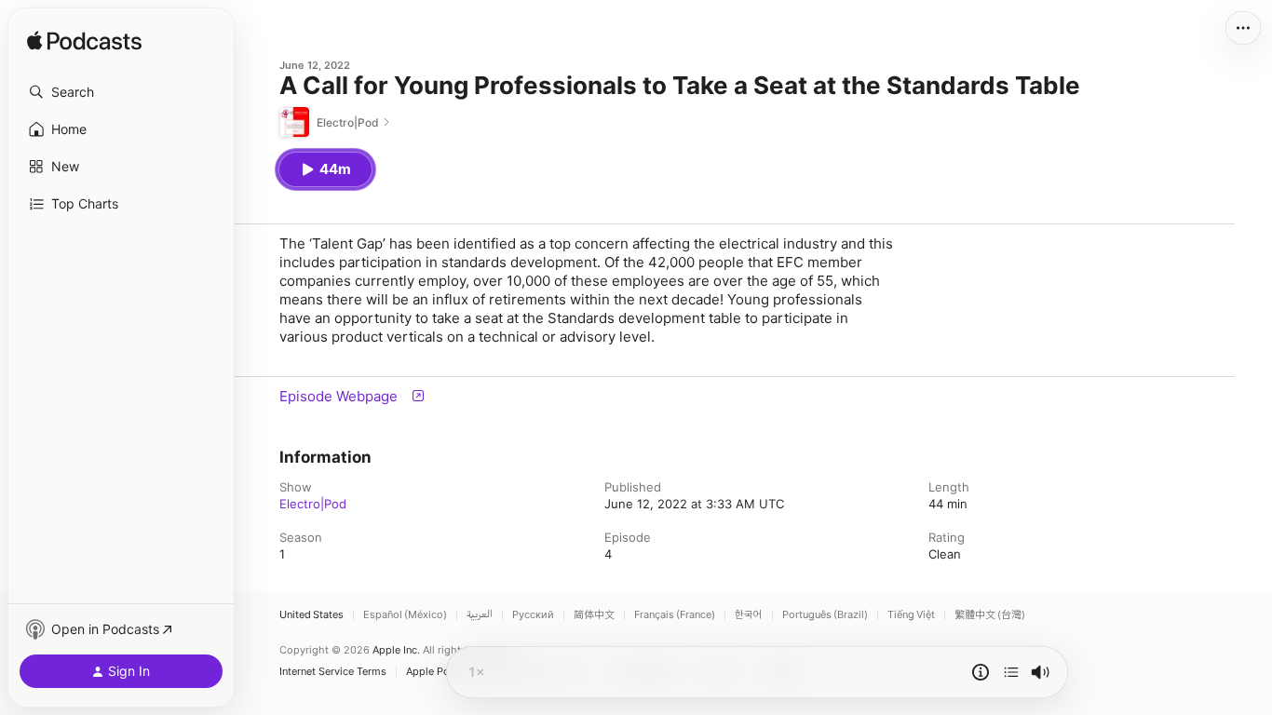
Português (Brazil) (825, 615)
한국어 (749, 615)
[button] (121, 92)
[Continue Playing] (1011, 672)
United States (311, 615)
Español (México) (405, 615)
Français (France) (674, 615)
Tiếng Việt (911, 615)
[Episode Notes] (980, 672)
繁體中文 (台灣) (989, 615)
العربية (480, 615)
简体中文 (594, 615)
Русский (533, 615)
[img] (84, 42)
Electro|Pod (312, 503)
